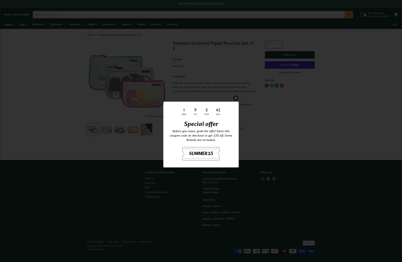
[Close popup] (236, 98)
